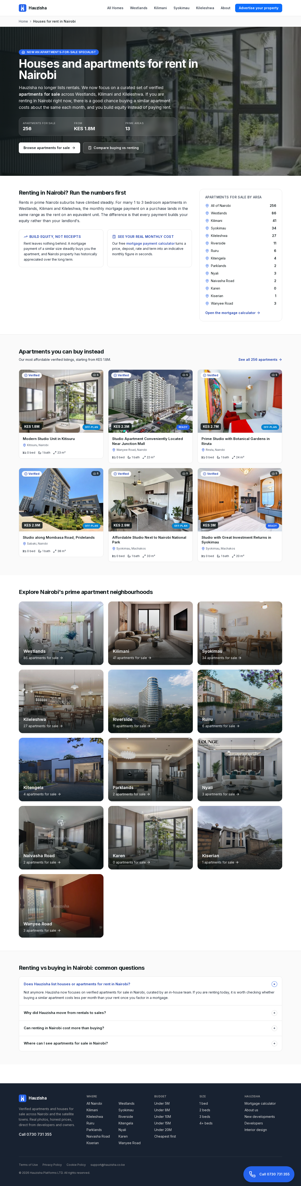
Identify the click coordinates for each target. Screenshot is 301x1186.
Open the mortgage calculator (230, 313)
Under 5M (162, 1103)
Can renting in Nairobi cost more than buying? (150, 1028)
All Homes (115, 8)
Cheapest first (165, 1136)
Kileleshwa (205, 8)
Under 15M (162, 1123)
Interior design (256, 1130)
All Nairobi (94, 1103)
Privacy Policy (52, 1164)
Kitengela (126, 1123)
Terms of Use (28, 1164)
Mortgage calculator (260, 1103)
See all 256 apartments (257, 359)
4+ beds (206, 1123)
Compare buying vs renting (116, 148)
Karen (123, 1136)
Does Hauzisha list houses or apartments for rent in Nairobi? (150, 984)
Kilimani (160, 8)
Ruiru (90, 1123)
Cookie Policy (76, 1164)
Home (23, 21)
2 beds (204, 1110)
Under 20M (163, 1130)
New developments (260, 1117)
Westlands (138, 8)
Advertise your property (258, 8)
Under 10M (162, 1117)
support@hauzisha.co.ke (108, 1164)
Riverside (126, 1117)
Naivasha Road (98, 1136)
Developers (254, 1123)
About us (251, 1110)
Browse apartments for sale (47, 148)
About (225, 8)
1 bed (203, 1103)
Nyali (122, 1130)
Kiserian (93, 1143)
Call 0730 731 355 (35, 1134)
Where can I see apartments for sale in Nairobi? (150, 1043)
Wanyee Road (130, 1143)
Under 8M (162, 1110)
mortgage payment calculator (150, 243)
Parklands (94, 1130)
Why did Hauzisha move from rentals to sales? (150, 1012)
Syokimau (182, 8)
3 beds (204, 1117)
